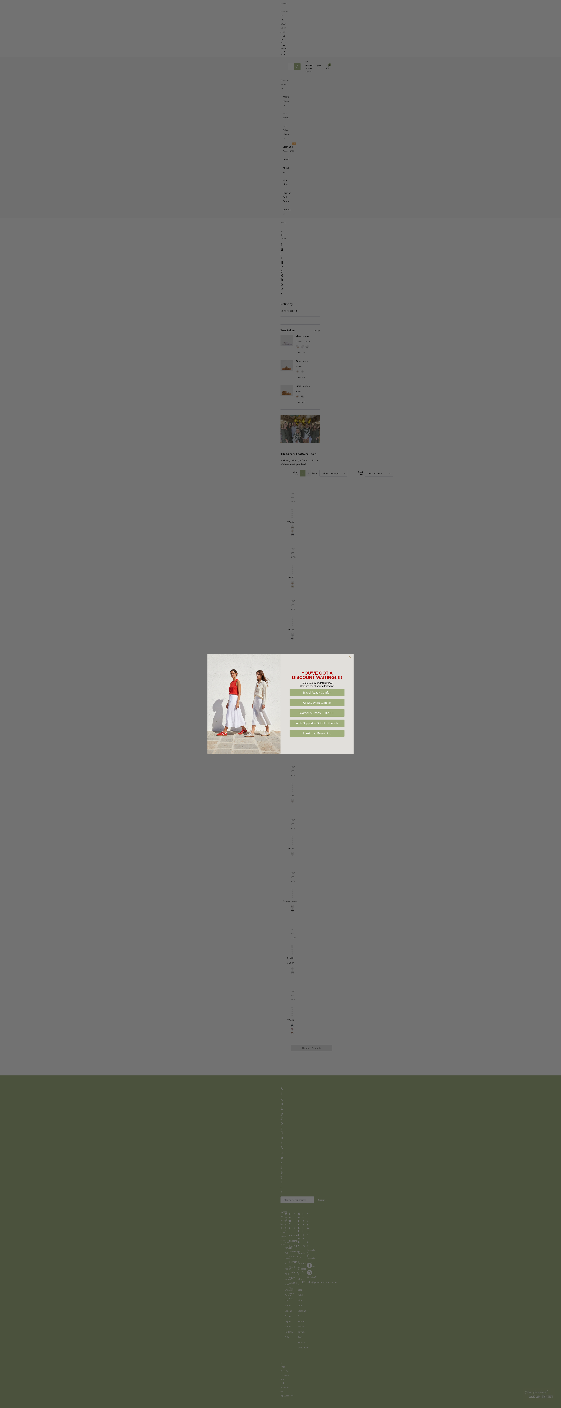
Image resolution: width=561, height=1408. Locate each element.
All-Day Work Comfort (317, 702)
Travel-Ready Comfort (317, 692)
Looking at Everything (317, 733)
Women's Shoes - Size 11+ (317, 713)
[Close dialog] (350, 657)
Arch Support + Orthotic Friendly (317, 723)
